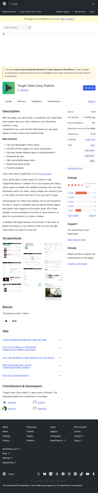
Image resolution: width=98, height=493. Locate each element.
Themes (30, 431)
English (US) (90, 139)
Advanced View (75, 168)
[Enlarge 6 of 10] (38, 271)
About (5, 427)
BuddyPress (9, 462)
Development (54, 101)
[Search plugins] (29, 27)
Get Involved (80, 427)
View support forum (77, 239)
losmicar (12, 408)
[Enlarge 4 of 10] (38, 246)
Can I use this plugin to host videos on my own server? (28, 357)
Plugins (29, 436)
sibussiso (42, 408)
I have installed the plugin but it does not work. (25, 340)
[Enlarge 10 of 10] (59, 286)
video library (89, 150)
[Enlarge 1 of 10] (18, 246)
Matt (6, 453)
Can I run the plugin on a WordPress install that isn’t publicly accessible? (19, 348)
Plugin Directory (9, 11)
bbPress (8, 458)
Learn (53, 427)
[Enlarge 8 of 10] (59, 264)
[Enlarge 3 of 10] (18, 287)
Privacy (6, 440)
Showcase (31, 427)
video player (89, 156)
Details (8, 101)
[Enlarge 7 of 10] (59, 246)
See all (92, 215)
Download (89, 88)
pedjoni (41, 402)
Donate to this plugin (77, 263)
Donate (79, 436)
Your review (73, 215)
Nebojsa (24, 90)
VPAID (92, 161)
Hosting (6, 436)
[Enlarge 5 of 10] (38, 256)
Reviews (22, 101)
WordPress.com (11, 449)
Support (91, 101)
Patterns (30, 440)
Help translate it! (67, 19)
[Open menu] (94, 4)
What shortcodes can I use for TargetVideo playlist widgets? (17, 366)
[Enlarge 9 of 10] (59, 276)
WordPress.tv (57, 440)
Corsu (11, 474)
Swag (78, 440)
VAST (92, 145)
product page (45, 173)
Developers (55, 436)
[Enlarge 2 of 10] (18, 265)
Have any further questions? (16, 375)
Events (77, 431)
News (5, 431)
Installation (37, 101)
